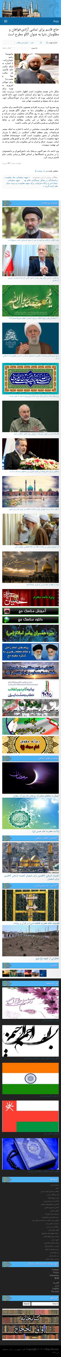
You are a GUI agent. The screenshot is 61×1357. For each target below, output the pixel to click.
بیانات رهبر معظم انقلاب (51, 1237)
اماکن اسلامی (54, 1211)
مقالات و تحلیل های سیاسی (50, 1191)
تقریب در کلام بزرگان (52, 1246)
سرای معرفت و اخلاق (52, 1249)
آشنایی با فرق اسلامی (52, 1208)
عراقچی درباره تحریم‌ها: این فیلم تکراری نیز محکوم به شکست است (34, 471)
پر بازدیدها (52, 983)
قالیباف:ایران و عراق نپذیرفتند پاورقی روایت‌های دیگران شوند (36, 434)
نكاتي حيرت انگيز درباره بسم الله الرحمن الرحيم (41, 1058)
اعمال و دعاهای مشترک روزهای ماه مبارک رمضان (36, 796)
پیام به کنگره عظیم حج (51, 1243)
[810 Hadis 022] (6, 973)
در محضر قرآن (54, 1256)
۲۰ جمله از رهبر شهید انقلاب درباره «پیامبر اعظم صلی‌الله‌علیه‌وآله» (34, 318)
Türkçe (56, 1272)
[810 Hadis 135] (35, 973)
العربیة (56, 1283)
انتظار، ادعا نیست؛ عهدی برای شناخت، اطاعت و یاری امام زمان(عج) (34, 509)
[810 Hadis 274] (28, 973)
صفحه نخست (54, 1185)
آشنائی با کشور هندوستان (49, 1096)
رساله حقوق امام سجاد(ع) (50, 1233)
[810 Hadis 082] (13, 973)
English (55, 1288)
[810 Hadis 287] (43, 973)
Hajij (56, 21)
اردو (57, 1286)
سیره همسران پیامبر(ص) (50, 1217)
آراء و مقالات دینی (53, 1195)
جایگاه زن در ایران (52, 1227)
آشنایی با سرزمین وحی (47, 885)
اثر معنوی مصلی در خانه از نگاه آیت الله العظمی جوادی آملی (37, 547)
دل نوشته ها (40, 171)
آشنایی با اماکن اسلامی (47, 838)
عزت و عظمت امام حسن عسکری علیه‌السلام (43, 585)
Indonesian (54, 1275)
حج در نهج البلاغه (53, 1198)
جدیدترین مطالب (49, 203)
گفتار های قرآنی (53, 1230)
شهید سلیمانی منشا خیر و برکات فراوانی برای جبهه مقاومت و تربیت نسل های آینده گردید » (32, 183)
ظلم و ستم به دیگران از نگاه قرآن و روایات (43, 1171)
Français (55, 1269)
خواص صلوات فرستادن (50, 1021)
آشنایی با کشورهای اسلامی (50, 1204)
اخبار (57, 1188)
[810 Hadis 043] (20, 973)
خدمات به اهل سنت (52, 1224)
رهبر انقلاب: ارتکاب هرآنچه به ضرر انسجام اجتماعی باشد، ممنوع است (33, 240)
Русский (55, 1291)
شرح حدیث (55, 1240)
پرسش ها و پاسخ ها (52, 1214)
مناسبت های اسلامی (48, 758)
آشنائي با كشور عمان (51, 1134)
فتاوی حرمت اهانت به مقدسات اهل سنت (45, 1220)
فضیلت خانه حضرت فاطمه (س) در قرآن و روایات (36, 923)
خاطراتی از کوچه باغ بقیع (47, 958)
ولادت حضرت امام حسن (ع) (45, 831)
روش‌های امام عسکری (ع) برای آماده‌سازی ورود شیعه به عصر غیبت (34, 396)
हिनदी (57, 1278)
